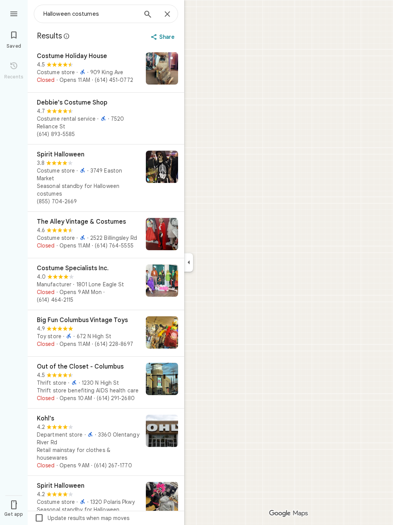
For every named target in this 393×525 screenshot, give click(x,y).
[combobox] (90, 13)
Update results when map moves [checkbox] (82, 518)
